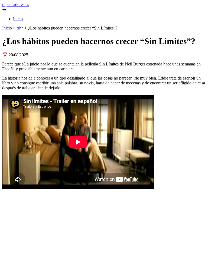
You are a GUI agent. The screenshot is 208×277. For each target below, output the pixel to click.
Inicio (18, 19)
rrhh (20, 28)
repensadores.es (15, 4)
